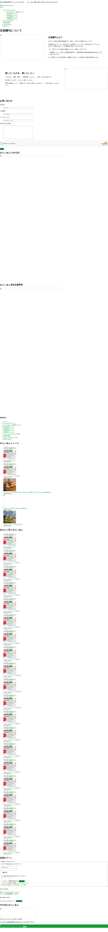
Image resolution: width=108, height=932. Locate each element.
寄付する (6, 26)
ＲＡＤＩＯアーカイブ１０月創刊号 (12, 707)
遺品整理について (12, 17)
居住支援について (12, 13)
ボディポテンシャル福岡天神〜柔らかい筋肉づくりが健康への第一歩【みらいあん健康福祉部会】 (27, 492)
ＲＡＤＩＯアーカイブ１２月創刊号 (12, 675)
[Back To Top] (0, 925)
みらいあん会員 (8, 20)
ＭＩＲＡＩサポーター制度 (11, 434)
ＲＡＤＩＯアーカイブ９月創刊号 (11, 723)
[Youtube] (23, 927)
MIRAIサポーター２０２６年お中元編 (12, 524)
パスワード (4, 867)
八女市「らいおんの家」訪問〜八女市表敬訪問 (14, 508)
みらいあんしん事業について (15, 11)
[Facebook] (24, 927)
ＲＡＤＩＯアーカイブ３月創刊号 (11, 627)
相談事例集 (6, 22)
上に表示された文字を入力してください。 (14, 876)
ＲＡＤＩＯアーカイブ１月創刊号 (11, 659)
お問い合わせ (7, 24)
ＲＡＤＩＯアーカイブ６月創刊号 (11, 578)
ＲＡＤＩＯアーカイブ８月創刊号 (11, 739)
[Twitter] (26, 927)
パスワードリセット (23, 883)
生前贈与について (12, 19)
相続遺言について (12, 15)
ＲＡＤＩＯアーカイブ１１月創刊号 (12, 691)
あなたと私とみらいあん (10, 437)
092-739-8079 (6, 919)
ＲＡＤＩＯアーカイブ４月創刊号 (11, 611)
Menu (1, 7)
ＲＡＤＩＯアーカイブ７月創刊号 (11, 476)
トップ (5, 421)
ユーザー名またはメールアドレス (11, 864)
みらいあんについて (9, 10)
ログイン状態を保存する (10, 881)
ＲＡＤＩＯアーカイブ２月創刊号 (11, 643)
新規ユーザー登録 (20, 884)
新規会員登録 (4, 889)
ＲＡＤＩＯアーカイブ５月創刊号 (11, 594)
